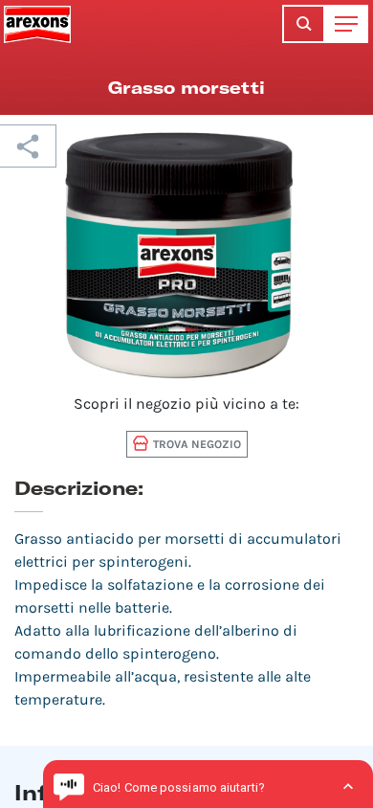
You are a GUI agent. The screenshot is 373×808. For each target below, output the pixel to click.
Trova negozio (197, 444)
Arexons (37, 24)
